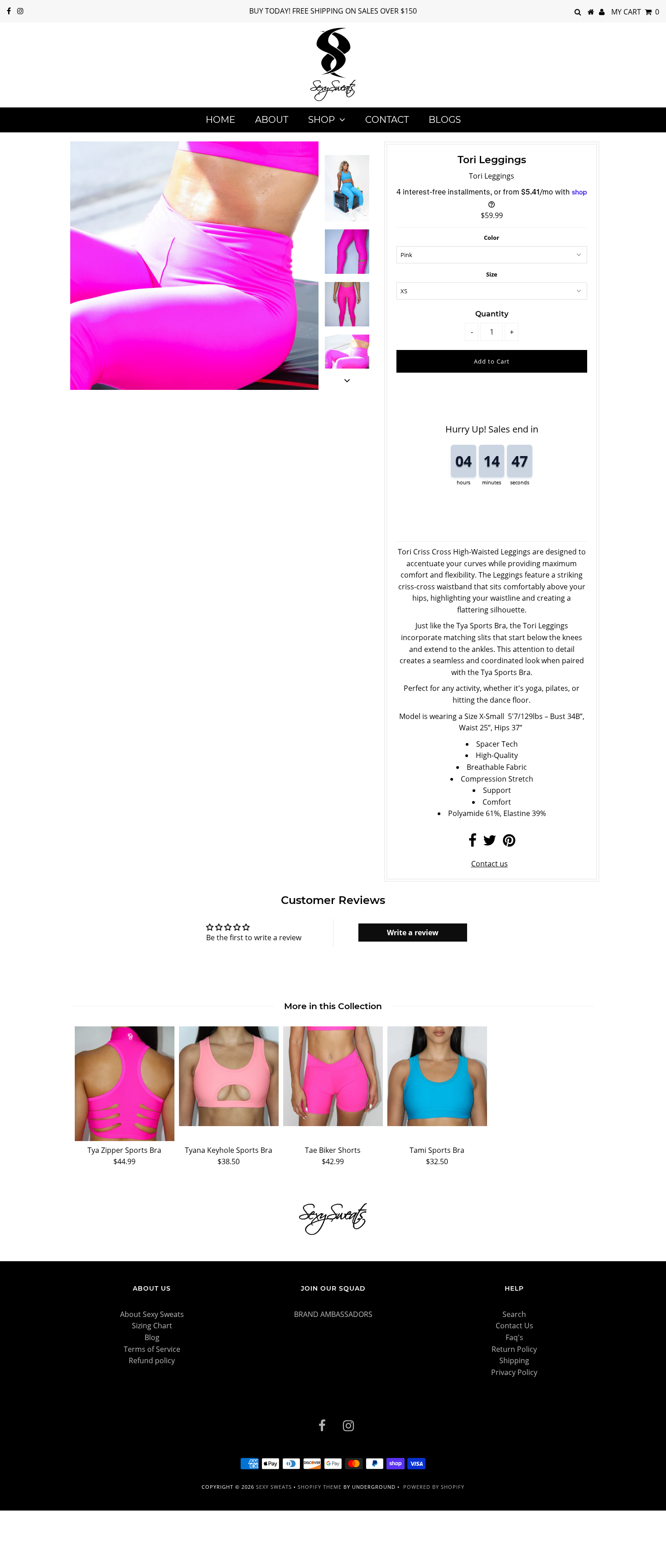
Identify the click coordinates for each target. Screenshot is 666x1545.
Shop (321, 119)
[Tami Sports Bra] (437, 1076)
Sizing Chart (152, 1326)
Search (514, 1314)
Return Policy (514, 1349)
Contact (387, 119)
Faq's (514, 1337)
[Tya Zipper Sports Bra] (124, 1083)
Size (491, 274)
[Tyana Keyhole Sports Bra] (229, 1076)
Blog (152, 1337)
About (271, 119)
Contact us (489, 864)
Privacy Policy (514, 1372)
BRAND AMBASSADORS (333, 1314)
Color (491, 237)
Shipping (514, 1360)
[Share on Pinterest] (509, 843)
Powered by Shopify (433, 1486)
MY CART (635, 12)
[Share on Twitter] (490, 843)
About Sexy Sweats (152, 1314)
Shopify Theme (320, 1486)
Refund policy (152, 1360)
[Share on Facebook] (472, 843)
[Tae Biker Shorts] (333, 1076)
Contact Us (514, 1326)
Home (220, 119)
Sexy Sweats (275, 1486)
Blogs (445, 119)
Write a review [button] (413, 933)
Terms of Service (152, 1349)
